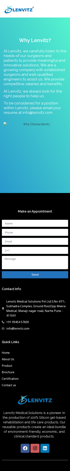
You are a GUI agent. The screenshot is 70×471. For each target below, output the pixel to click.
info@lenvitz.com (37, 112)
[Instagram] (35, 448)
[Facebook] (25, 448)
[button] (65, 9)
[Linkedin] (44, 448)
